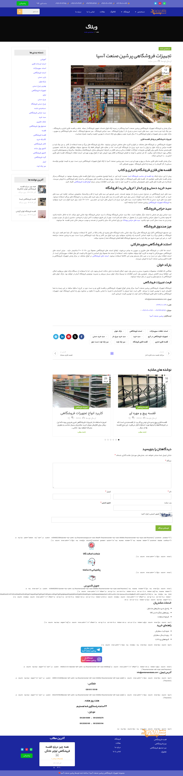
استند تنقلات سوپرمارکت (159, 331)
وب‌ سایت (167, 502)
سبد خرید (136, 336)
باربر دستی (42, 77)
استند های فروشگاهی (100, 255)
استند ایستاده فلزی (39, 64)
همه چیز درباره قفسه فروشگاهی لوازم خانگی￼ (26, 187)
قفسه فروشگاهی (142, 407)
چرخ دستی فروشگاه (38, 104)
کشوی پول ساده (40, 148)
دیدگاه (168, 460)
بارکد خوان (118, 331)
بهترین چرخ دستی (39, 86)
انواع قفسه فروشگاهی (82, 181)
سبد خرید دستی (99, 336)
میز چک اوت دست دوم (100, 341)
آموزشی (43, 59)
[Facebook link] (81, 336)
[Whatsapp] (164, 3)
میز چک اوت (120, 341)
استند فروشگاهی (136, 331)
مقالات (102, 11)
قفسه (44, 130)
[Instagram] (160, 3)
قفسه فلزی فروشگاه (140, 341)
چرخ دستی (42, 99)
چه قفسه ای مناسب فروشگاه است (141, 176)
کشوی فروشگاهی (39, 153)
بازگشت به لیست (112, 353)
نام (169, 491)
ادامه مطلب (142, 432)
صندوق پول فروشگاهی (37, 126)
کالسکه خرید (41, 139)
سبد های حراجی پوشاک (131, 220)
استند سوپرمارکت (39, 68)
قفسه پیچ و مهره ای (142, 413)
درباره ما (78, 11)
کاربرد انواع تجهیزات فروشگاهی (81, 413)
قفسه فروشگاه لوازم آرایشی (26, 211)
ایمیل (108, 491)
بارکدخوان (42, 81)
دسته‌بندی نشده (89, 32)
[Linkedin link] (62, 336)
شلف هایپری (41, 122)
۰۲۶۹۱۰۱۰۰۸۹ (161, 304)
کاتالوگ (113, 11)
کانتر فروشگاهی (40, 144)
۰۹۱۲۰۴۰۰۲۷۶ (147, 310)
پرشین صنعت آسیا (157, 316)
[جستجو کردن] (19, 11)
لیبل (44, 161)
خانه (97, 32)
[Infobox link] (91, 651)
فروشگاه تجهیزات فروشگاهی (158, 202)
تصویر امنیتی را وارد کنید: (150, 514)
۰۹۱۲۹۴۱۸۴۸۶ (160, 310)
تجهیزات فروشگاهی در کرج (158, 336)
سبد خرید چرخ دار (119, 336)
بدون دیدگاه (22, 192)
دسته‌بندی (141, 11)
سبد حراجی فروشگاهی (37, 113)
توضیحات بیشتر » (57, 758)
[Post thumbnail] (42, 189)
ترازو (44, 95)
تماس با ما (90, 11)
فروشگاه (127, 11)
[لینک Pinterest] (68, 336)
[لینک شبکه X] (75, 336)
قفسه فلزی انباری (161, 341)
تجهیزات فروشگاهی (81, 407)
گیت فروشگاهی (40, 157)
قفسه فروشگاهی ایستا (27, 199)
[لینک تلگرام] (56, 336)
